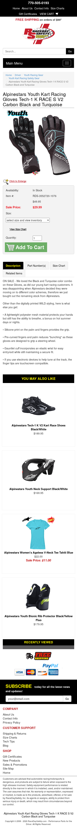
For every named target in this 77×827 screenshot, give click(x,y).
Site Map (8, 768)
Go (70, 51)
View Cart (47, 14)
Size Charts (57, 8)
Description (13, 265)
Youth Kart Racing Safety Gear (24, 78)
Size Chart (59, 265)
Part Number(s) (36, 265)
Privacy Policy (11, 722)
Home (16, 8)
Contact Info (41, 8)
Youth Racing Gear (33, 74)
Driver (18, 74)
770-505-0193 (38, 2)
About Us (27, 8)
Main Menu (14, 63)
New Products (11, 760)
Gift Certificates (28, 14)
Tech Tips (9, 741)
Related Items (14, 273)
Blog (5, 745)
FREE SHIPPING (27, 19)
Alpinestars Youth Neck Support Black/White (38, 489)
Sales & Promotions (15, 764)
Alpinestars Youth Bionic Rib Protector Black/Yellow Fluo (38, 618)
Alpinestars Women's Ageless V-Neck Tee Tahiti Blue (38, 552)
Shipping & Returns (14, 733)
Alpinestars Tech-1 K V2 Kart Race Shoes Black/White (38, 427)
